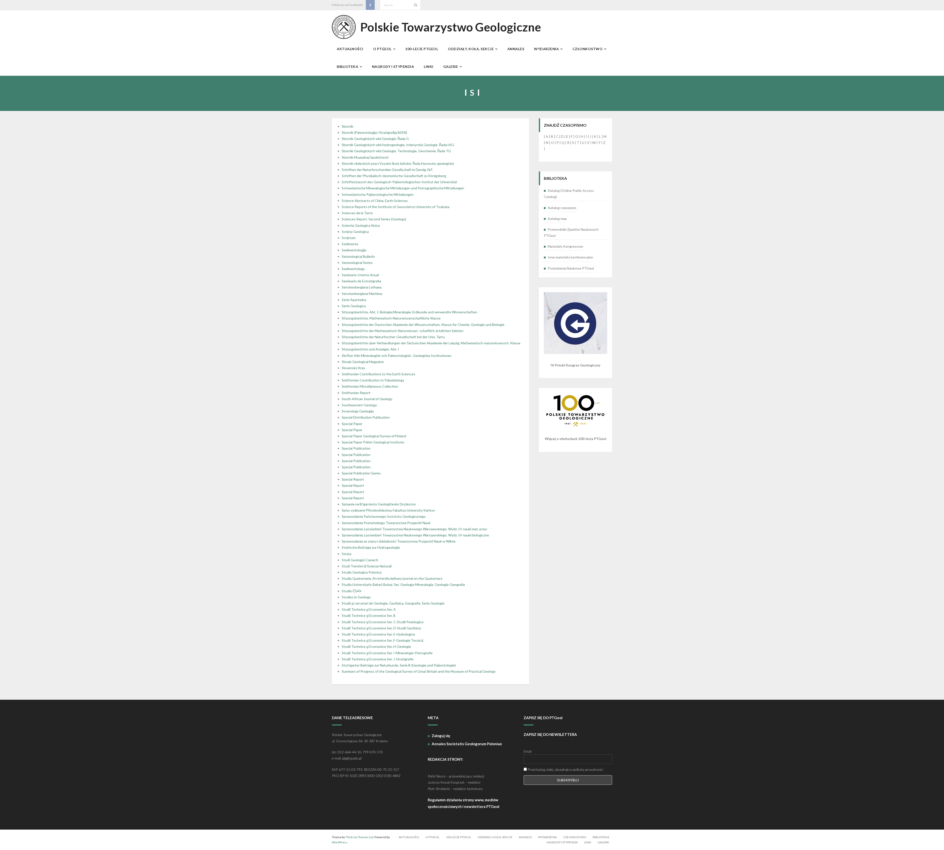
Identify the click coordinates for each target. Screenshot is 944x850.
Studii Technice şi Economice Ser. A (369, 609)
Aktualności (409, 837)
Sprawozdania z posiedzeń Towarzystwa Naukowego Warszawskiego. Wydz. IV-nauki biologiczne (415, 535)
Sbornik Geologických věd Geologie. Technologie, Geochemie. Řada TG (396, 151)
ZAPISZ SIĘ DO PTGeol (543, 717)
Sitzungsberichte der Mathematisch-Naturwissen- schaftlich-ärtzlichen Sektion (402, 331)
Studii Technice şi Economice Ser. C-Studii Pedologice (383, 622)
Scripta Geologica (355, 231)
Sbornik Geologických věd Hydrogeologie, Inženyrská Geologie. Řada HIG (398, 145)
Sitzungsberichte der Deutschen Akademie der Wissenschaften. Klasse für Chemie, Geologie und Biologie (423, 324)
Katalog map (557, 218)
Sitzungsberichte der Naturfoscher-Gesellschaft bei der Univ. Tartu (393, 337)
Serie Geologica (354, 306)
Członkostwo (574, 837)
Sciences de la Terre (357, 213)
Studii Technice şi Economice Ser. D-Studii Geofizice (381, 628)
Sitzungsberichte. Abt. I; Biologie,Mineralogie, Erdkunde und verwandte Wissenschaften (409, 312)
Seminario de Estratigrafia (361, 281)
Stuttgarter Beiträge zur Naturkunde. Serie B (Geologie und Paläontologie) (399, 665)
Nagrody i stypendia (562, 842)
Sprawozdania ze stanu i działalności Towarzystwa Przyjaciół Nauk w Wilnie (399, 541)
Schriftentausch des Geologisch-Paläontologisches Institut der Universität (399, 182)
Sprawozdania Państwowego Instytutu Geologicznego (384, 516)
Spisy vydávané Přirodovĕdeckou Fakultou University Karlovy (388, 510)
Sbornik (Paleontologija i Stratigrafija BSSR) (374, 132)
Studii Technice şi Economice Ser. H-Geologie (376, 646)
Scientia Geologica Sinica (361, 225)
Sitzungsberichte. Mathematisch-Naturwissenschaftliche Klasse (391, 318)
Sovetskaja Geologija (358, 411)
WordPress (339, 842)
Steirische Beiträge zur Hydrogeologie (371, 547)
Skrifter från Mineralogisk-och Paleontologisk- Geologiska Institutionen (396, 355)
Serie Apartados (354, 300)
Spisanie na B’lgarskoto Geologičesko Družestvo (379, 504)
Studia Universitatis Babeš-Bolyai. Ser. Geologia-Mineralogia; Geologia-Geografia (403, 584)
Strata (346, 554)
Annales (525, 837)
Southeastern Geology (359, 405)
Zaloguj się (441, 735)
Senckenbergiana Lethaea (362, 287)
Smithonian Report (356, 393)
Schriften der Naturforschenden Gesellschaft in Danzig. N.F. (387, 169)
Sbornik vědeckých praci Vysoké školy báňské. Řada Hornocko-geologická (398, 163)
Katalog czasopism (562, 208)
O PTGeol (433, 837)
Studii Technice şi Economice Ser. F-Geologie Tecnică (382, 640)
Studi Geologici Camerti (360, 560)
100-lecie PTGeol (458, 837)
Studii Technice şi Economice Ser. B (369, 615)
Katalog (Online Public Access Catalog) (569, 193)
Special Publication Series (361, 473)
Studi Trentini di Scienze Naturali (367, 566)
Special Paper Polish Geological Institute (373, 442)
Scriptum (348, 238)
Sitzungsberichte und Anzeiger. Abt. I (370, 349)
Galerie (603, 842)
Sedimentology (353, 269)
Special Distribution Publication (366, 417)
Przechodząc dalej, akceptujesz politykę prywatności (565, 769)
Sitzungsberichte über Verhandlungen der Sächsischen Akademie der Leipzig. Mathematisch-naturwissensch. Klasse (431, 343)
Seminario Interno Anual (360, 275)
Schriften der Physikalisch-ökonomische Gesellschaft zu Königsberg (394, 176)
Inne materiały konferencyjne (570, 257)
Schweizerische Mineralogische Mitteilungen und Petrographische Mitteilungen (403, 188)
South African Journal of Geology (367, 399)
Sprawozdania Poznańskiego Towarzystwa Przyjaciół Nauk (386, 523)
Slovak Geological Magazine (363, 362)
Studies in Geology (356, 597)
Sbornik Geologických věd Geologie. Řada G (375, 139)
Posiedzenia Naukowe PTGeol (571, 268)
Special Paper (352, 424)
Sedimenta (350, 244)
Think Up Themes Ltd (359, 837)
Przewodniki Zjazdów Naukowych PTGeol (571, 232)
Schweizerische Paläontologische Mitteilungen (377, 194)
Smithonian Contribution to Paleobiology (373, 380)
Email (527, 751)
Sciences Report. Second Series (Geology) (374, 219)
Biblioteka (601, 837)
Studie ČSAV (352, 591)
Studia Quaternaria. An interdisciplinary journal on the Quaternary (392, 578)
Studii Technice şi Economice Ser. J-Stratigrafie (377, 659)
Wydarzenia (547, 837)
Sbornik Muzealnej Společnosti (365, 157)
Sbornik (347, 126)
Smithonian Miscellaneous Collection (370, 386)
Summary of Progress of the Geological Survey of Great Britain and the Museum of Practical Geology (419, 671)
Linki (587, 842)
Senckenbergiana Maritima (362, 293)
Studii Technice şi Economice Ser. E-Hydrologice (378, 634)
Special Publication (356, 448)
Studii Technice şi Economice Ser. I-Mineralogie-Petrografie (387, 653)
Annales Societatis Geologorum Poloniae (467, 744)
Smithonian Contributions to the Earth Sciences (378, 374)
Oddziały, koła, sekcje (495, 837)
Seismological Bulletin (358, 256)
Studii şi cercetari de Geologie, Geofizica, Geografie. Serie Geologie (393, 603)
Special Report (353, 479)
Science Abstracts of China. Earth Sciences (375, 200)
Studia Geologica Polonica (362, 572)
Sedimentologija (354, 250)
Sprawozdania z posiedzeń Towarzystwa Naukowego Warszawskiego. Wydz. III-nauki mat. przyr (414, 529)
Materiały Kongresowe (565, 246)
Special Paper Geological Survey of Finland (374, 436)
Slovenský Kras (353, 368)
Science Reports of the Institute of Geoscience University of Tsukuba (395, 207)
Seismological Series (357, 262)
